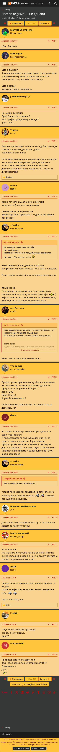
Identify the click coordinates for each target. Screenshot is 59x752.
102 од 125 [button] (31, 23)
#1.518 (54, 107)
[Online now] (7, 34)
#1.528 (54, 577)
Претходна (17, 23)
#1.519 (54, 141)
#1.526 (54, 517)
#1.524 (54, 426)
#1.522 (54, 319)
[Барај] (55, 3)
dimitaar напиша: (11, 242)
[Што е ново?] (49, 3)
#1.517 (54, 64)
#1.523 (54, 377)
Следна (44, 23)
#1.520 (54, 196)
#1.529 (54, 624)
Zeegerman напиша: (12, 478)
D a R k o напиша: (11, 325)
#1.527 (54, 544)
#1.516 (54, 41)
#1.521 (54, 236)
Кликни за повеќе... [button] (30, 350)
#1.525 (54, 472)
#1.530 (54, 654)
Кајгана (7, 734)
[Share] (49, 41)
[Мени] (4, 3)
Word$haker (9, 18)
